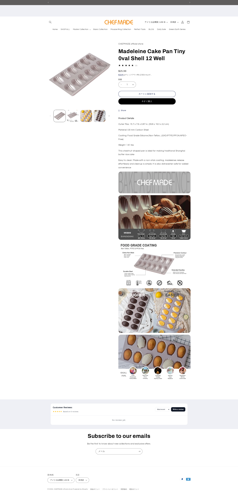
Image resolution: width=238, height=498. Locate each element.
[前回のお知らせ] (48, 2)
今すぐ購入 (147, 101)
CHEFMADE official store (63, 489)
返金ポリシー (95, 489)
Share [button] (123, 110)
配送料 (120, 75)
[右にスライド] (109, 116)
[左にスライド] (50, 116)
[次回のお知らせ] (190, 2)
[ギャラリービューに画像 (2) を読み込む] (73, 116)
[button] (50, 22)
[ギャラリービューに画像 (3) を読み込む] (86, 116)
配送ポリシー (134, 489)
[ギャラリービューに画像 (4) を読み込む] (99, 116)
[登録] (139, 451)
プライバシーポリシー (110, 489)
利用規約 (124, 489)
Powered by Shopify (80, 489)
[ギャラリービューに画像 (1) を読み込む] (60, 116)
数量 (120, 79)
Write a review (178, 409)
